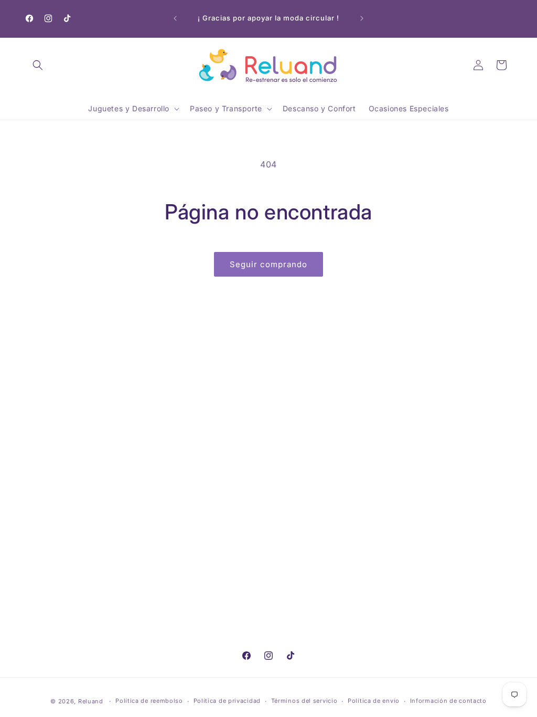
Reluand (90, 701)
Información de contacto (448, 700)
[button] (37, 65)
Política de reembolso (149, 700)
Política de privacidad (227, 700)
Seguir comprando (268, 264)
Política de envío (374, 700)
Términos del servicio (304, 700)
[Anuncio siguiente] (361, 18)
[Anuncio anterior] (175, 18)
